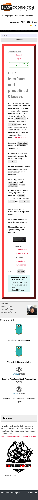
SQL (28, 22)
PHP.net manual (20, 138)
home (2, 30)
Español (19, 55)
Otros (34, 22)
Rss (35, 493)
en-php (7, 30)
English (18, 59)
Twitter (30, 493)
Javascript (14, 22)
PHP (23, 22)
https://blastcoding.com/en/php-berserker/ (18, 436)
